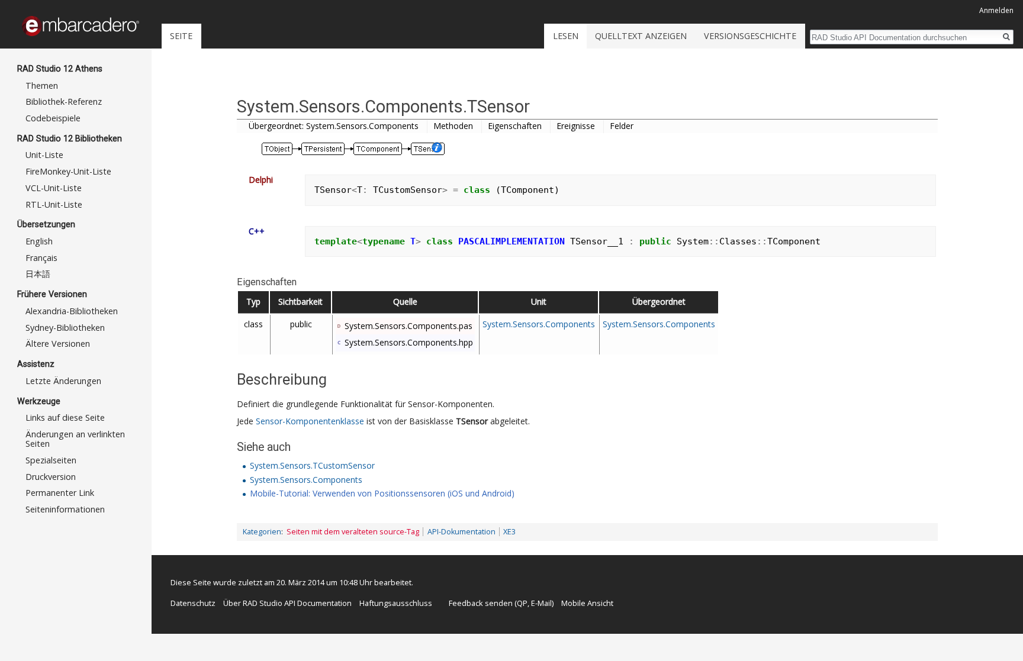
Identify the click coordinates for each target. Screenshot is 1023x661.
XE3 (509, 532)
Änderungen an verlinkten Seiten (75, 438)
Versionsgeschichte (750, 35)
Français (41, 257)
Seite (181, 35)
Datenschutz (192, 603)
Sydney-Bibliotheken (65, 327)
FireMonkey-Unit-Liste (68, 171)
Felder (621, 125)
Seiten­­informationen (65, 509)
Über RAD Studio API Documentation (287, 603)
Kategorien (262, 532)
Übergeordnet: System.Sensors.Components (334, 125)
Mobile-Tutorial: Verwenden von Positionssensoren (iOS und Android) (382, 493)
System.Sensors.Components (538, 324)
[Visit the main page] (80, 26)
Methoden (453, 125)
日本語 (37, 273)
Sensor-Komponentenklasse (310, 421)
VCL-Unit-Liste (53, 188)
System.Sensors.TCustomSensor (312, 465)
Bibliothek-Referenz (63, 101)
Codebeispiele (53, 118)
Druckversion (50, 476)
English (39, 241)
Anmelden (996, 10)
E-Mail (541, 603)
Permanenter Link (59, 492)
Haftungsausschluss (395, 603)
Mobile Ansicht (587, 603)
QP (522, 603)
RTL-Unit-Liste (53, 204)
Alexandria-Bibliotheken (71, 311)
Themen (41, 85)
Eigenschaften (515, 125)
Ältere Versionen (57, 343)
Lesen (565, 35)
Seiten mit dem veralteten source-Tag (353, 532)
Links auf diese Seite (65, 417)
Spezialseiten (50, 460)
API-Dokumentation (461, 532)
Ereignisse (575, 125)
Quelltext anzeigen (641, 35)
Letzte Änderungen (63, 380)
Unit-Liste (44, 154)
